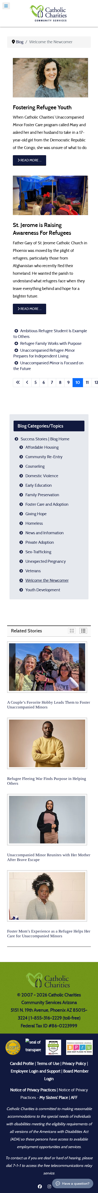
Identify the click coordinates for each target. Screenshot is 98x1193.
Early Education (38, 485)
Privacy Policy (74, 1063)
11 (87, 382)
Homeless (34, 523)
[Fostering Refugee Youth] (50, 77)
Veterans (33, 570)
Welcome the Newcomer (47, 580)
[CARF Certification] (13, 1047)
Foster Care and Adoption (47, 504)
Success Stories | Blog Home (45, 439)
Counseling (34, 466)
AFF (74, 1097)
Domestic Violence (41, 475)
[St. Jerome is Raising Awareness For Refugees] (50, 194)
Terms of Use (48, 1063)
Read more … (30, 160)
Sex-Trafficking (38, 551)
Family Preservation (42, 494)
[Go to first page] (18, 382)
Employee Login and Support (35, 1071)
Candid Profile (22, 1063)
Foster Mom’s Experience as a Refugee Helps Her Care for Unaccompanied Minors (48, 933)
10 (78, 382)
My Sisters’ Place (53, 1097)
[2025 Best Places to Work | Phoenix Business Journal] (79, 1047)
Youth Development (42, 589)
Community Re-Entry (44, 456)
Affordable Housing (42, 447)
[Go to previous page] (27, 382)
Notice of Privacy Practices (33, 1089)
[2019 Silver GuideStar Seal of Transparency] (33, 1047)
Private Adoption (39, 542)
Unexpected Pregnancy (45, 561)
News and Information (44, 532)
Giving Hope (36, 513)
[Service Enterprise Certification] (53, 1047)
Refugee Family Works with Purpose (50, 343)
